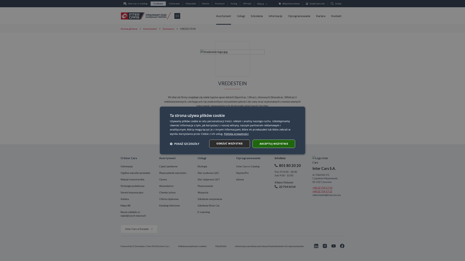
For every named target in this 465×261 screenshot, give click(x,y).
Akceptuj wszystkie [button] (274, 143)
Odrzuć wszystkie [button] (229, 143)
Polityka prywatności (236, 134)
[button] (184, 144)
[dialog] (232, 130)
